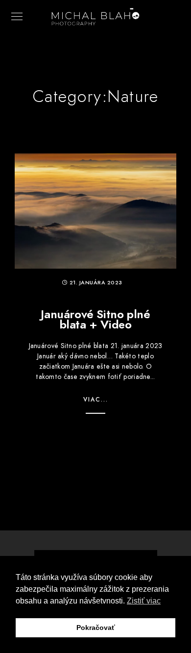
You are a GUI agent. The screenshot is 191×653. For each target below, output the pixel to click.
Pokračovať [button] (95, 627)
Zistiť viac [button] (144, 601)
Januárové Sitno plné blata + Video (95, 319)
